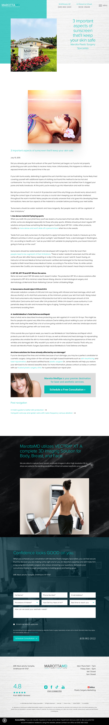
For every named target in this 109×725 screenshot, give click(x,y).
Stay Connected (54, 691)
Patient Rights (76, 703)
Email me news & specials (27, 624)
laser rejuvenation (18, 361)
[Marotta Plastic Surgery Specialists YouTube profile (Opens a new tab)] (63, 687)
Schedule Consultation (24, 638)
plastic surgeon (56, 361)
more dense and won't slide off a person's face (38, 228)
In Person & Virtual (84, 4)
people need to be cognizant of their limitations (31, 254)
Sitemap (59, 703)
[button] (4, 720)
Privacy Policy (33, 632)
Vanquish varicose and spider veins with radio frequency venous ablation (42, 413)
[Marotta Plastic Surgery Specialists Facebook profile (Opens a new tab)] (51, 687)
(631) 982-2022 (64, 7)
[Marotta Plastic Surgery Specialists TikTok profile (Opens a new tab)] (56, 687)
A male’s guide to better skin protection (27, 410)
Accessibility (85, 703)
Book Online (84, 7)
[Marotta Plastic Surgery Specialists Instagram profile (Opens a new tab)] (45, 687)
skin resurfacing (87, 358)
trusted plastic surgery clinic (30, 367)
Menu (105, 5)
